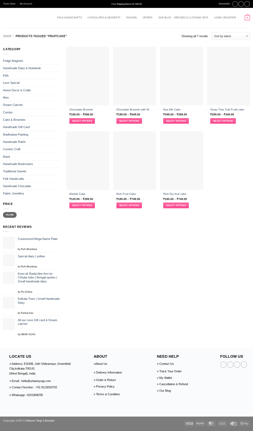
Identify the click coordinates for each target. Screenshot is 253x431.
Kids (6, 75)
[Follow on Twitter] (247, 4)
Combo (7, 112)
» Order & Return (105, 380)
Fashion (131, 17)
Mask (6, 156)
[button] (222, 4)
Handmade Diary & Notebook (22, 68)
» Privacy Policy (104, 386)
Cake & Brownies (14, 119)
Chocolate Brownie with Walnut (134, 109)
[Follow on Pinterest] (244, 364)
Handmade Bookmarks (18, 164)
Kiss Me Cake (171, 109)
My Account (26, 3)
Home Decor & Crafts (17, 90)
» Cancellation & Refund (172, 384)
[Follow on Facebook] (235, 4)
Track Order (9, 3)
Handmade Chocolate (17, 186)
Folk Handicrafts (69, 17)
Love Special (11, 82)
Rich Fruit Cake (126, 193)
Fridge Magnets (13, 60)
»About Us (100, 363)
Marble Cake (77, 193)
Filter (10, 215)
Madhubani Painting (15, 134)
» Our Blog (164, 390)
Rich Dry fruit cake (174, 193)
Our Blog (164, 17)
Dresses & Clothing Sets (191, 17)
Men (6, 97)
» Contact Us (165, 363)
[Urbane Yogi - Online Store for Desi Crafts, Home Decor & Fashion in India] (24, 18)
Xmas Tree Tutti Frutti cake (227, 109)
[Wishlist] (240, 17)
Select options (82, 121)
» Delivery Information (108, 372)
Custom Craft (11, 149)
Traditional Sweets (14, 171)
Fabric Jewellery (13, 193)
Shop (7, 36)
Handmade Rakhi (14, 141)
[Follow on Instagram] (241, 4)
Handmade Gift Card (16, 127)
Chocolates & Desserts (104, 17)
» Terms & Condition (107, 394)
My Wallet (165, 377)
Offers (147, 17)
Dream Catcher (13, 105)
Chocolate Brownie (81, 109)
